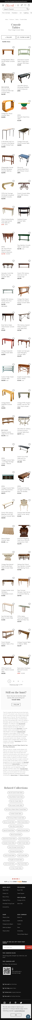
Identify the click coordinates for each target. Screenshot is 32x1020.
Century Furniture (24, 775)
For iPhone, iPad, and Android (10, 964)
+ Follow (8, 37)
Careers (19, 924)
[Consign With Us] (22, 5)
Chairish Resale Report (22, 934)
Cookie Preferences (19, 1011)
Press (18, 927)
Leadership (20, 920)
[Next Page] (22, 681)
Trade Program (20, 893)
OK (16, 1015)
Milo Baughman (24, 768)
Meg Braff (26, 762)
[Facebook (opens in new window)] (10, 1002)
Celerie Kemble (16, 763)
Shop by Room (6, 930)
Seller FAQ (19, 903)
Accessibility (6, 907)
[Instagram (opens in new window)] (5, 1002)
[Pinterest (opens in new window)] (16, 1002)
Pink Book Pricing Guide (8, 903)
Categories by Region (8, 924)
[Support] (28, 1016)
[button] (3, 5)
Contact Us (5, 893)
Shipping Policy (6, 900)
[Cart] (29, 5)
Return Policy (6, 896)
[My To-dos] (18, 5)
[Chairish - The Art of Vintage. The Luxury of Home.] (10, 5)
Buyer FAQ (19, 890)
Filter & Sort (25, 37)
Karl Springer (22, 723)
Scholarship (20, 930)
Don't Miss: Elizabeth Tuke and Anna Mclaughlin (16, 1)
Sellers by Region (7, 927)
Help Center (6, 890)
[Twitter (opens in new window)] (21, 1002)
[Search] (27, 9)
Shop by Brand (6, 920)
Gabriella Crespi (21, 731)
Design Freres (14, 775)
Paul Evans (19, 728)
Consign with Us (21, 900)
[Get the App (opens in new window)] (7, 971)
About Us (19, 917)
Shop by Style (6, 917)
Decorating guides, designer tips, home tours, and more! (15, 956)
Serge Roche (18, 741)
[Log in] (15, 5)
